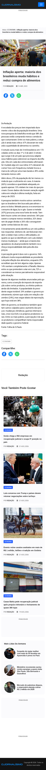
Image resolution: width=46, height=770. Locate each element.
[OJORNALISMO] (11, 4)
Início (4, 30)
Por (9, 446)
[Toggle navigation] (41, 4)
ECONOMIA (11, 30)
